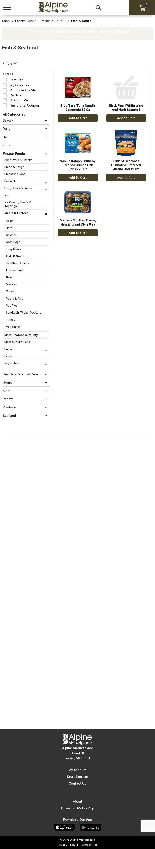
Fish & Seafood (83, 21)
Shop (6, 21)
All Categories (14, 114)
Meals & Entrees (54, 21)
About (77, 801)
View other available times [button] (79, 36)
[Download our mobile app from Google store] (90, 827)
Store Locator (77, 777)
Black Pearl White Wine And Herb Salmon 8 (126, 107)
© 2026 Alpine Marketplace (77, 839)
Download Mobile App (77, 808)
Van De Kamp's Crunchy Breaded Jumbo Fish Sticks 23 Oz (77, 165)
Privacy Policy (66, 844)
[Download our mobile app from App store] (64, 827)
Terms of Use (89, 844)
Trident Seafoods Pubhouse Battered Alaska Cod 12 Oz (126, 165)
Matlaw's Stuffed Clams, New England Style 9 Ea (78, 222)
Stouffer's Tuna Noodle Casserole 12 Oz (77, 107)
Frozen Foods (25, 21)
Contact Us (77, 783)
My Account (77, 770)
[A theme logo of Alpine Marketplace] (53, 7)
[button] (45, 120)
